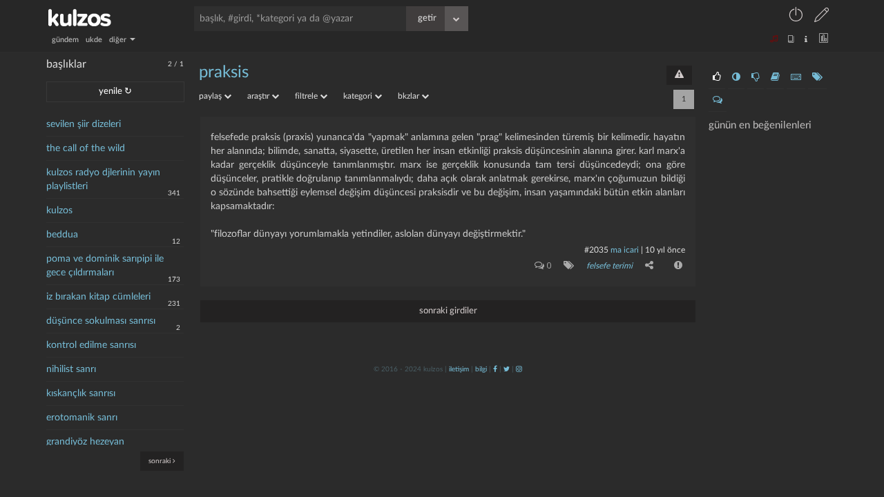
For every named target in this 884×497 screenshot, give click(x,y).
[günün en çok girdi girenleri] (796, 77)
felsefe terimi (609, 266)
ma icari (625, 250)
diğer (118, 39)
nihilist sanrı (71, 369)
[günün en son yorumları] (718, 100)
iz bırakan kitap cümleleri (98, 297)
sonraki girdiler (448, 310)
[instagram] (519, 369)
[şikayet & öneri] (679, 75)
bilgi (481, 369)
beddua (62, 235)
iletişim (459, 369)
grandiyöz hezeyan (85, 442)
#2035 (596, 250)
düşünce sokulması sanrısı (100, 321)
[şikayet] (677, 265)
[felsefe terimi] (566, 265)
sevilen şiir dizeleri (83, 124)
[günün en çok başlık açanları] (817, 77)
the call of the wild (85, 148)
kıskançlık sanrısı (80, 393)
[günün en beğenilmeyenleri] (755, 77)
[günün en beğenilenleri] (717, 77)
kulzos (59, 210)
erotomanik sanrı (81, 417)
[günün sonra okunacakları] (775, 77)
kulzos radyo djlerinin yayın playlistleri (103, 179)
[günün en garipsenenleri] (736, 77)
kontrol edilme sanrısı (91, 345)
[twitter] (506, 369)
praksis (224, 72)
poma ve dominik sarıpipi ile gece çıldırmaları (105, 265)
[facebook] (495, 369)
